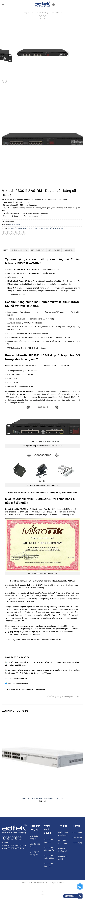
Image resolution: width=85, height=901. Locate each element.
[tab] (6, 250)
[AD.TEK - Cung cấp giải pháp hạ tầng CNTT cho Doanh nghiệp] (43, 4)
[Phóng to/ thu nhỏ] (8, 887)
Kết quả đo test (37, 250)
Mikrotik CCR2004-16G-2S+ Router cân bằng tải (42, 798)
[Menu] (3, 4)
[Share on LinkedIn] (23, 233)
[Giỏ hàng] (53, 4)
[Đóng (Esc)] (2, 887)
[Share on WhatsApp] (4, 233)
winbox (61, 228)
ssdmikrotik (44, 228)
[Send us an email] (8, 838)
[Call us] (12, 838)
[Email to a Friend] (15, 233)
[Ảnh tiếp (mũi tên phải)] (8, 897)
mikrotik (19, 228)
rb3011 (25, 228)
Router (59, 13)
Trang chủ (26, 13)
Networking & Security (47, 13)
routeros (36, 228)
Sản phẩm (35, 13)
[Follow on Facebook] (4, 838)
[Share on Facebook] (8, 233)
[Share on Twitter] (12, 233)
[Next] (10, 79)
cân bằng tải (12, 228)
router (31, 228)
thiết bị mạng (53, 228)
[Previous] (3, 183)
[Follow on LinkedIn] (15, 838)
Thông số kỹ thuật (19, 250)
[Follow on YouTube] (19, 838)
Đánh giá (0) (68, 250)
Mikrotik (12, 224)
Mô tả (5, 250)
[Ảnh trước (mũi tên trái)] (2, 897)
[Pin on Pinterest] (19, 233)
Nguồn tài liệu (54, 250)
